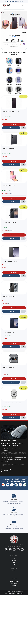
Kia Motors (13, 591)
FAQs (14, 562)
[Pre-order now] (14, 40)
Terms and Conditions (14, 581)
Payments (14, 585)
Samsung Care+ (14, 558)
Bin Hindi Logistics (19, 591)
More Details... (6, 470)
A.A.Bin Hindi (7, 591)
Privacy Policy (14, 583)
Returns (14, 560)
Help (14, 564)
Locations (14, 575)
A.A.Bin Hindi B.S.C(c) (19, 593)
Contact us (14, 572)
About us (14, 570)
